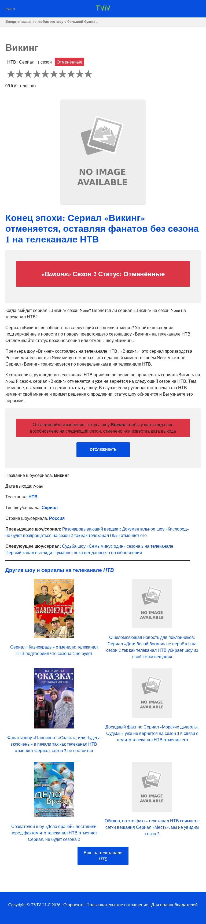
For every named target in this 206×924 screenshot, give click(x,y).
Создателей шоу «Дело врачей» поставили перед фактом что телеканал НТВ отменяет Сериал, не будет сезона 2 (53, 832)
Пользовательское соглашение (117, 904)
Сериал (50, 507)
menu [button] (10, 8)
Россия (57, 518)
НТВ (33, 497)
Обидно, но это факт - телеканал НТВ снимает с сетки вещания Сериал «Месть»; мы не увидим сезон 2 (152, 827)
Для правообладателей (174, 904)
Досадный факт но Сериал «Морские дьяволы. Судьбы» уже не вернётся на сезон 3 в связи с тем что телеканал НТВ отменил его (152, 733)
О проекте (73, 904)
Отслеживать (103, 450)
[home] (103, 9)
